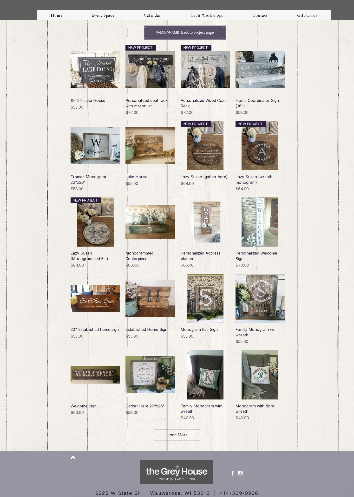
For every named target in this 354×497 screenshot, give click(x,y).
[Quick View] (95, 69)
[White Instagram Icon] (240, 473)
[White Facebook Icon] (233, 473)
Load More (178, 434)
